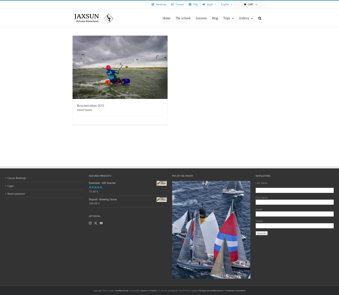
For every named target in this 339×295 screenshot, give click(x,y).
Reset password (16, 193)
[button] (259, 18)
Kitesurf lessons (84, 109)
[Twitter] (95, 223)
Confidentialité (122, 290)
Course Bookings (16, 178)
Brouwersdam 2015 (90, 106)
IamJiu (154, 290)
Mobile (259, 221)
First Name (262, 197)
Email (259, 209)
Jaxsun (144, 290)
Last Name (261, 183)
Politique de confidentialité (210, 290)
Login (10, 186)
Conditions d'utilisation (235, 290)
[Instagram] (90, 223)
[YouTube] (101, 223)
